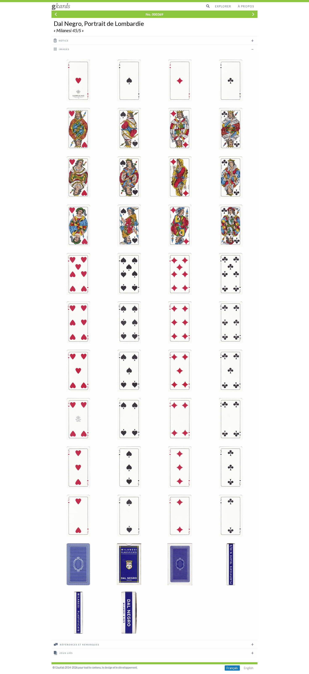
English (248, 668)
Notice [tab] (63, 40)
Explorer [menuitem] (223, 6)
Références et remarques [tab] (79, 644)
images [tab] (63, 49)
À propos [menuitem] (246, 6)
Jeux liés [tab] (65, 653)
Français (232, 668)
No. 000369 (154, 14)
